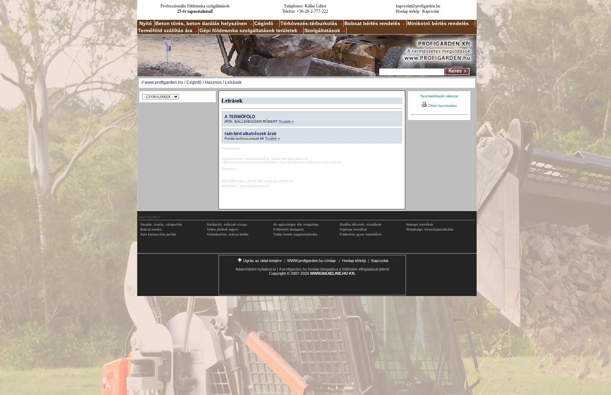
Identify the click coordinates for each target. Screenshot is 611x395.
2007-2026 (300, 273)
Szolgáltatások (322, 30)
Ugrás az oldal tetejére (262, 261)
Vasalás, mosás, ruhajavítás (161, 224)
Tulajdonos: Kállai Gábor (305, 6)
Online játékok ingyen (222, 229)
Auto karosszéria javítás (158, 234)
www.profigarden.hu (164, 82)
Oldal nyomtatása (442, 106)
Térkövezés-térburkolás (308, 23)
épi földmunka (234, 181)
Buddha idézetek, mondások (361, 224)
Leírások (233, 82)
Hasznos (213, 82)
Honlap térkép (407, 11)
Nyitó (145, 23)
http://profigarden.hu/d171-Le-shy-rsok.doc (311, 162)
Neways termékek (419, 224)
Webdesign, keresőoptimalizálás (430, 229)
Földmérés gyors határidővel (361, 234)
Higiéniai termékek (353, 229)
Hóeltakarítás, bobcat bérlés (228, 234)
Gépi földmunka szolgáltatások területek (248, 30)
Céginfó (263, 23)
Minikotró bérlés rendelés (438, 23)
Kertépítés (229, 186)
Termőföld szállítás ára (165, 30)
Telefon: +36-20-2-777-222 (305, 11)
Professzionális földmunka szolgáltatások (195, 6)
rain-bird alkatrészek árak (251, 133)
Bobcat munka (151, 229)
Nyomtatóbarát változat (439, 96)
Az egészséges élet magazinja (295, 224)
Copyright (277, 273)
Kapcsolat (430, 11)
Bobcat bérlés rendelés (372, 23)
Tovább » (286, 121)
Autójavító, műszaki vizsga (227, 224)
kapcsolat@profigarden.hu (418, 6)
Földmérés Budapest (288, 229)
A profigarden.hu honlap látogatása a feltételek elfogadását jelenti (334, 269)
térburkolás (254, 181)
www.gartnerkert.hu (279, 181)
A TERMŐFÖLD (240, 116)
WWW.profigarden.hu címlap (312, 261)
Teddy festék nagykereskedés (295, 234)
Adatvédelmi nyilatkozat (255, 269)
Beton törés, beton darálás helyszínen (201, 23)
